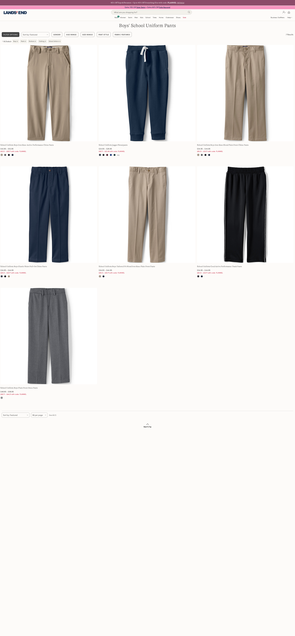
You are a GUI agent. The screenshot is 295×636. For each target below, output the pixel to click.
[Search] (189, 12)
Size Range (87, 34)
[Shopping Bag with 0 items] (288, 12)
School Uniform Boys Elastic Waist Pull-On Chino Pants (23, 266)
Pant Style (104, 34)
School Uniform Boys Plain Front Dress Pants (19, 388)
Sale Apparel (164, 7)
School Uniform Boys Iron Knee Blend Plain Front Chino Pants (223, 145)
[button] (283, 12)
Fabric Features (122, 34)
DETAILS (180, 3)
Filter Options (10, 34)
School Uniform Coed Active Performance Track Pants (219, 266)
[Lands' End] (15, 12)
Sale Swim (141, 7)
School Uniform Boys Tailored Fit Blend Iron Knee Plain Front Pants (127, 266)
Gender (57, 34)
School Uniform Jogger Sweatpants (113, 145)
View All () (52, 415)
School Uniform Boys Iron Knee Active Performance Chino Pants (27, 145)
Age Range (71, 34)
